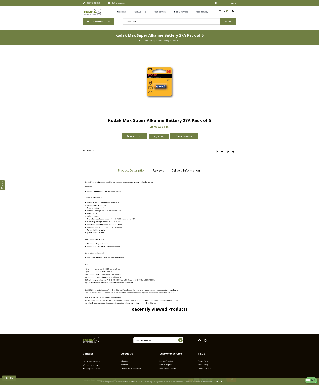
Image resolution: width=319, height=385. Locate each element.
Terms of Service (204, 368)
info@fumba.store (118, 3)
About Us (124, 361)
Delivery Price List (166, 361)
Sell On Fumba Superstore (131, 368)
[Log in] (232, 11)
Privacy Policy (203, 361)
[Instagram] (222, 3)
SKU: (84, 150)
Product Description (132, 170)
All (139, 40)
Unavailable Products (168, 368)
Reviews (158, 170)
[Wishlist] (219, 11)
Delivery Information (185, 170)
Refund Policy (203, 365)
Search (228, 21)
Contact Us (125, 365)
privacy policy (206, 382)
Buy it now (159, 136)
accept (218, 381)
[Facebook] (216, 3)
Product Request (166, 365)
